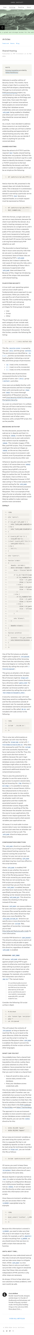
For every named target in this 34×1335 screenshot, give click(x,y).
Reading (21, 7)
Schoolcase (23, 1300)
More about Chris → (15, 1309)
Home (4, 7)
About (29, 7)
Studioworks (13, 1300)
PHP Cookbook (25, 1105)
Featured (5, 43)
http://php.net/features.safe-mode (15, 931)
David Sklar (8, 1107)
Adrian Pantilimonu (11, 72)
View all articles (17, 1318)
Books (12, 43)
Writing (12, 7)
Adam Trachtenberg (23, 1107)
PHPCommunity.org (9, 92)
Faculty (18, 1302)
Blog (17, 43)
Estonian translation (12, 70)
